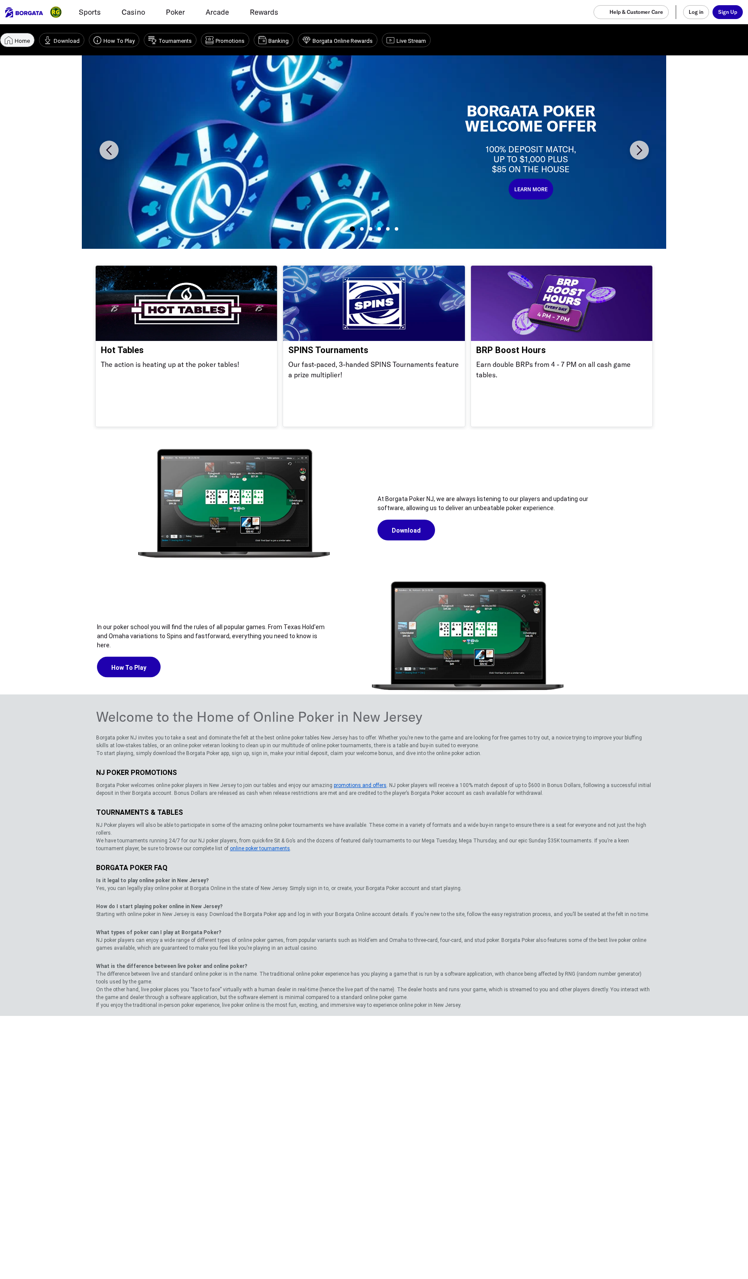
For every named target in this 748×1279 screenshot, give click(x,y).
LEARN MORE (531, 189)
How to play (128, 667)
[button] (109, 150)
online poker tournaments (260, 848)
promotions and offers (360, 785)
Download (406, 530)
